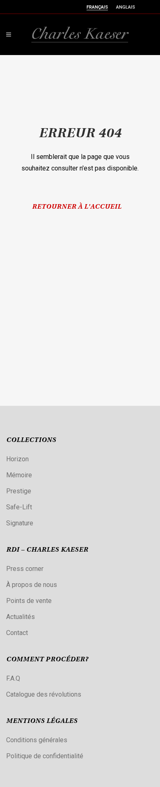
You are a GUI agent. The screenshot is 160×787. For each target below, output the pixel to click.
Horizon (17, 459)
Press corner (24, 569)
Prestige (18, 491)
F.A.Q (13, 678)
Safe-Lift (19, 507)
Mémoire (19, 475)
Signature (19, 523)
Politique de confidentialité (44, 756)
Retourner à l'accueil (76, 207)
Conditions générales (36, 740)
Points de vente (29, 601)
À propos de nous (31, 585)
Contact (17, 633)
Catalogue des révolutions (43, 694)
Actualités (20, 617)
